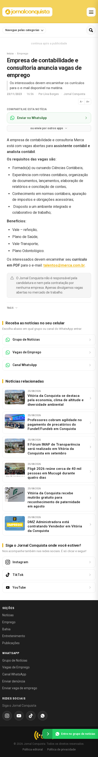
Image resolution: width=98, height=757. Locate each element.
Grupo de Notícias (14, 660)
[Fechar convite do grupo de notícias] (47, 734)
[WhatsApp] (42, 716)
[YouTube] (19, 716)
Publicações (11, 643)
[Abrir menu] (91, 12)
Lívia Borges (51, 94)
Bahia (6, 629)
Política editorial (33, 749)
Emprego (8, 622)
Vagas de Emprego (16, 667)
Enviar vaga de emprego (19, 688)
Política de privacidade (61, 749)
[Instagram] (7, 716)
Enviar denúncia (13, 681)
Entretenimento (13, 636)
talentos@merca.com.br (64, 265)
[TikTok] (31, 716)
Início (10, 53)
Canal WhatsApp (14, 674)
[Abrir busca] (90, 30)
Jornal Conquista (74, 94)
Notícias (8, 615)
